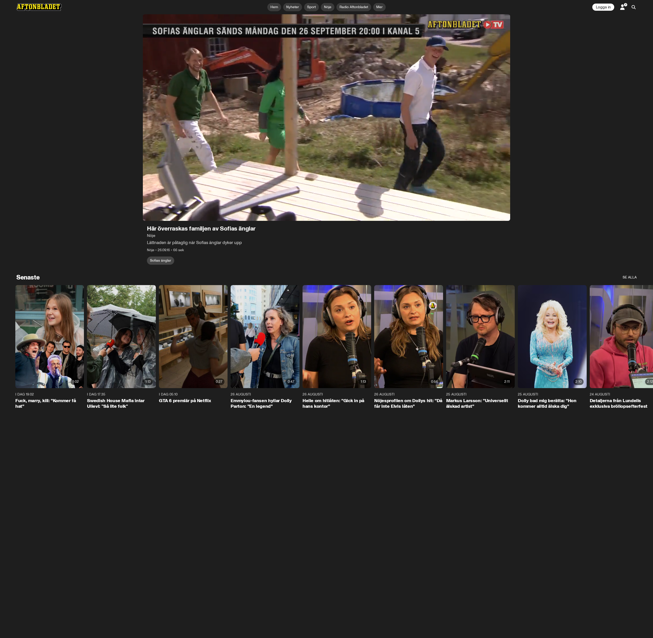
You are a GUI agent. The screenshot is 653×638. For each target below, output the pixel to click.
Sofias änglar (160, 260)
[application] (326, 117)
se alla (630, 277)
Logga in (603, 7)
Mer (379, 7)
